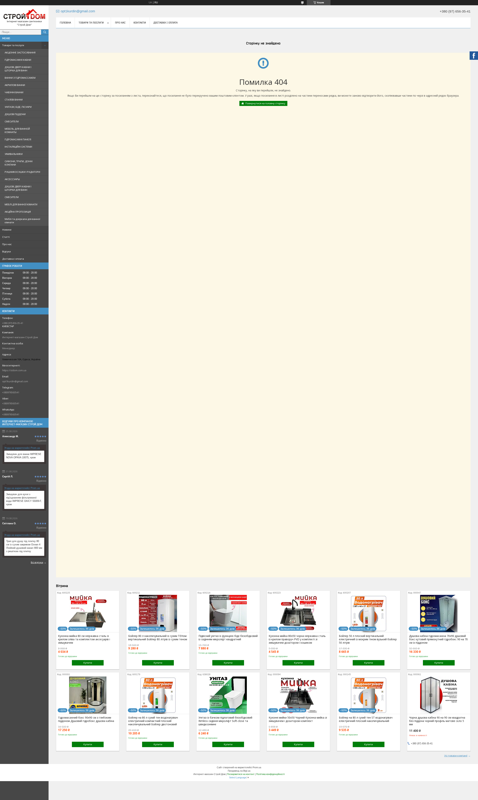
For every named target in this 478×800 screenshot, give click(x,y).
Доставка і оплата (13, 258)
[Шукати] (45, 32)
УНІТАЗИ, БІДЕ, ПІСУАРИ (18, 107)
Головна (65, 22)
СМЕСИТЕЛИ (12, 121)
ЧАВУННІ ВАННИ (14, 92)
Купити (87, 662)
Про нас (7, 244)
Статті (6, 237)
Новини (6, 229)
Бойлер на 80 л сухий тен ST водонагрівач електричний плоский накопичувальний (365, 719)
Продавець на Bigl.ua (239, 771)
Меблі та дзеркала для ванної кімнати (22, 220)
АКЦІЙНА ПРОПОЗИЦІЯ (18, 211)
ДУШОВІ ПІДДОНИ (15, 114)
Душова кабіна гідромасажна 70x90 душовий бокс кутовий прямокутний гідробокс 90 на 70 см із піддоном (438, 639)
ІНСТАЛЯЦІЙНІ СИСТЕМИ (18, 146)
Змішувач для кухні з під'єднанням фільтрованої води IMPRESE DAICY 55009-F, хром (24, 499)
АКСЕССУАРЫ (12, 179)
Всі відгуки (37, 562)
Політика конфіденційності (270, 774)
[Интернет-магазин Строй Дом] (24, 14)
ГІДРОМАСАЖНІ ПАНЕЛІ (18, 139)
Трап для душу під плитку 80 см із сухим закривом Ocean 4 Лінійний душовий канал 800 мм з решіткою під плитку (24, 546)
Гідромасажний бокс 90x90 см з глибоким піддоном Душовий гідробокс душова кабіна (86, 719)
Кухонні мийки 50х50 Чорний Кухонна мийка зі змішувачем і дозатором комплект (298, 719)
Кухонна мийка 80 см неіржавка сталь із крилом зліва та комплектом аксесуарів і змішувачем (84, 639)
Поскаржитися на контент (240, 774)
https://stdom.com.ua (14, 370)
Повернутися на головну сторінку (265, 103)
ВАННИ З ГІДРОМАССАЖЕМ (20, 77)
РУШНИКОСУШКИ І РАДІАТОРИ (22, 172)
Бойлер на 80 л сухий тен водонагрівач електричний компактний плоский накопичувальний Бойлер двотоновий (153, 721)
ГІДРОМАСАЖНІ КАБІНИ (18, 59)
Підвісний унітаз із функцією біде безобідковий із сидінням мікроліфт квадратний (228, 637)
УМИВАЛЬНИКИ (14, 154)
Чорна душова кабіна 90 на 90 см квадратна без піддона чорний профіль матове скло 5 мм (437, 721)
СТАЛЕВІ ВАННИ (14, 99)
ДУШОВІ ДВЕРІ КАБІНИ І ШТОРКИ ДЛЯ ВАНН (18, 68)
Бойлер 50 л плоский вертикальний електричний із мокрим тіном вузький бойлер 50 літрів (368, 639)
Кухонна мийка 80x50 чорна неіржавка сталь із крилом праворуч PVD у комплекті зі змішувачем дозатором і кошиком (297, 639)
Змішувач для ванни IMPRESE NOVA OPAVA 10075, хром (23, 456)
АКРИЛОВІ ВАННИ (15, 85)
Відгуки (6, 251)
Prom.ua (257, 767)
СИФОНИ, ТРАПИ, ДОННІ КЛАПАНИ (18, 163)
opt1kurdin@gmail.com (15, 381)
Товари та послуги (13, 45)
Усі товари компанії (455, 755)
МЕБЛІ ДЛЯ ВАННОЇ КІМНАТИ (21, 204)
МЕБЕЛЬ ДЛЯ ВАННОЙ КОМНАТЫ (17, 130)
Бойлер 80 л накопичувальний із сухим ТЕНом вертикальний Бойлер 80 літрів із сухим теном (157, 637)
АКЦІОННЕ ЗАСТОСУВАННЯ (20, 52)
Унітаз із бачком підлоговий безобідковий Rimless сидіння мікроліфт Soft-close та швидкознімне (225, 721)
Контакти (140, 22)
